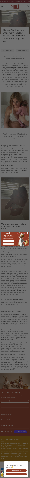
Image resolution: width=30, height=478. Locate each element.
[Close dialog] (27, 233)
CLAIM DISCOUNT (8, 244)
